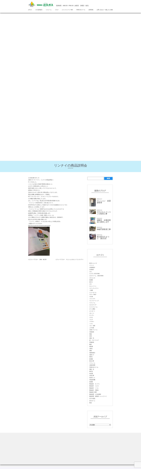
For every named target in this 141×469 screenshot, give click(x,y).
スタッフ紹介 (92, 294)
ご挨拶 (91, 290)
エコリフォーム (93, 307)
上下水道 (91, 327)
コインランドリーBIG (67, 9)
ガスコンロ (92, 278)
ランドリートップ (94, 300)
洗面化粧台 (92, 352)
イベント (91, 265)
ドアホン (91, 321)
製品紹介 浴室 (93, 392)
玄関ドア (91, 354)
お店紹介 (91, 269)
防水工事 (91, 361)
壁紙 (90, 334)
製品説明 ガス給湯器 (95, 394)
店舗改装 (91, 342)
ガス (90, 271)
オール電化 (92, 309)
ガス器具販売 (38, 9)
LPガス (30, 9)
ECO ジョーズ (93, 263)
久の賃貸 (92, 398)
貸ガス (91, 282)
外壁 (90, 336)
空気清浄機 (92, 379)
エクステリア (92, 305)
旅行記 (91, 371)
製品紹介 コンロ (94, 386)
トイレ (91, 323)
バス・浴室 (92, 325)
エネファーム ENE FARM (96, 275)
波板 (90, 350)
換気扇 (91, 346)
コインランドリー (94, 288)
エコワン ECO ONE (94, 273)
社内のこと (92, 377)
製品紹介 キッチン (94, 384)
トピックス (92, 298)
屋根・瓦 (91, 338)
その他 (91, 296)
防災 (90, 402)
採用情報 (91, 9)
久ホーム (92, 400)
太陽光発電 (92, 365)
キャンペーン (92, 286)
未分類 (91, 373)
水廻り (91, 348)
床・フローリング (94, 340)
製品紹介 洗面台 (94, 390)
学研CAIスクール (80, 9)
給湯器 (91, 280)
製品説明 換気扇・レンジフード (98, 396)
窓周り (91, 357)
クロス (91, 317)
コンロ (91, 319)
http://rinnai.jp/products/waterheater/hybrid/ (39, 225)
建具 (90, 344)
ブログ (56, 9)
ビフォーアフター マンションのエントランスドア (69, 259)
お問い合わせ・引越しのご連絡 (105, 9)
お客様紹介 (92, 267)
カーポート (92, 311)
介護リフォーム (93, 329)
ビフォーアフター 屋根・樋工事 (37, 259)
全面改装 (91, 332)
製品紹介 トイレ (94, 388)
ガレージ (91, 313)
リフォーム (49, 9)
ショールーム (92, 292)
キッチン (91, 315)
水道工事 (91, 375)
